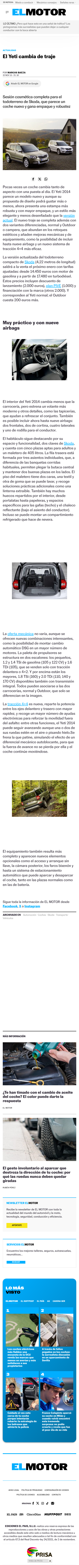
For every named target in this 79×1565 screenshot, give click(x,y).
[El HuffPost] (53, 1514)
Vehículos (8, 918)
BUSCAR (16, 1262)
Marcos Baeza (17, 72)
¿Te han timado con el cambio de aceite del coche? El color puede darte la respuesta (38, 1096)
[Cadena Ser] (67, 1514)
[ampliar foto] (39, 362)
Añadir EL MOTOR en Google (24, 83)
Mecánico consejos (47, 2)
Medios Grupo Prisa (39, 1561)
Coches (42, 915)
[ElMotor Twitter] (37, 1503)
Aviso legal (13, 1490)
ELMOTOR (12, 1301)
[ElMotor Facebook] (33, 1504)
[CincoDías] (34, 1514)
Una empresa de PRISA (39, 1552)
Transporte (62, 915)
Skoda (30, 262)
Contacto (56, 1495)
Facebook (10, 906)
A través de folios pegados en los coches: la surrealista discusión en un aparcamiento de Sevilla (56, 1355)
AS (48, 1301)
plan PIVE (53, 285)
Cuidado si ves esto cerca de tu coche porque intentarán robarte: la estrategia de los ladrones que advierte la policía (22, 1420)
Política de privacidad (31, 1490)
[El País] (11, 1514)
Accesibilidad (43, 1495)
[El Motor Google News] (52, 1504)
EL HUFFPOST (27, 1301)
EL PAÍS (40, 1301)
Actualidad (9, 50)
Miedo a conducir (24, 2)
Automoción (29, 915)
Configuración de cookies (56, 1490)
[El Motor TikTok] (47, 1503)
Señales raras (67, 2)
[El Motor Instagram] (42, 1503)
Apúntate (17, 1225)
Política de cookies (26, 1495)
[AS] (21, 1514)
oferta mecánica (21, 634)
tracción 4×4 (18, 704)
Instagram (32, 906)
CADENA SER (59, 1301)
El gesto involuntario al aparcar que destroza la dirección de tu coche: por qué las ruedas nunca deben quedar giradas (36, 1174)
